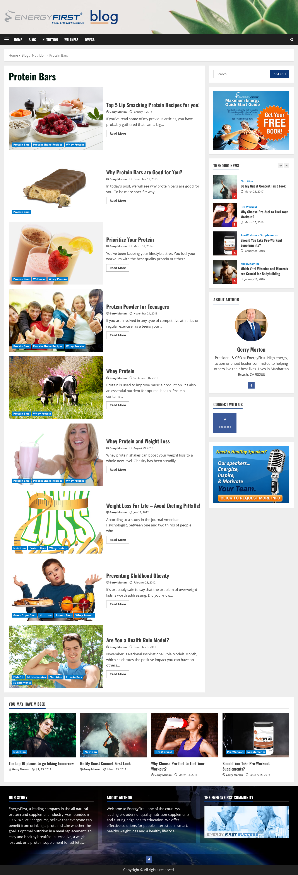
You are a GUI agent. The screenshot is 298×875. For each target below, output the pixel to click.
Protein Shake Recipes (47, 144)
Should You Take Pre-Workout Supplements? (225, 215)
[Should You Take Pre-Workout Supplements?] (256, 735)
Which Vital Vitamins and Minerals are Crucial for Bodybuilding (225, 243)
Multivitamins (36, 677)
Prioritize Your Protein (56, 253)
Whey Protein (75, 144)
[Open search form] (292, 40)
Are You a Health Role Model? (56, 656)
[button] (7, 39)
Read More (119, 134)
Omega (90, 39)
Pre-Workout (249, 178)
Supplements (22, 682)
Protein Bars (21, 144)
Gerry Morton (118, 112)
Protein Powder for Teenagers (56, 320)
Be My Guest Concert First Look (105, 763)
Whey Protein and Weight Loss (56, 455)
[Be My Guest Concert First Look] (113, 735)
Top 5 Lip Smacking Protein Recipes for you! (56, 118)
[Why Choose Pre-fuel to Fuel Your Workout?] (184, 735)
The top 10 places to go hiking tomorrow (225, 272)
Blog (32, 39)
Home (18, 39)
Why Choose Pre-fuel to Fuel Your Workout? (225, 187)
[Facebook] (251, 385)
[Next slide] (286, 165)
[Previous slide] (280, 165)
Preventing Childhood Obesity (56, 589)
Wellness (71, 39)
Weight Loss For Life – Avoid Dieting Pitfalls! (56, 522)
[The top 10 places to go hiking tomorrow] (42, 735)
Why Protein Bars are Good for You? (56, 186)
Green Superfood (24, 615)
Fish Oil (18, 677)
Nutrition (50, 39)
